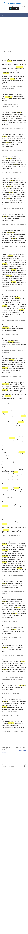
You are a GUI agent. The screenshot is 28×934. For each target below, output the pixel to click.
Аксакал (4, 752)
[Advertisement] (14, 36)
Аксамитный (22, 750)
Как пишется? (14, 3)
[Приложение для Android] (14, 8)
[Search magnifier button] (24, 766)
